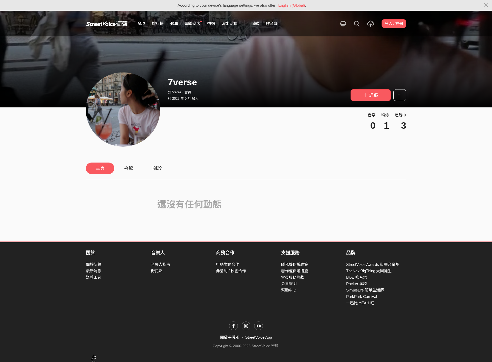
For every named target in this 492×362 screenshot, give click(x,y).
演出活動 (229, 23)
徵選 (211, 23)
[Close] (486, 5)
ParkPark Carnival (361, 296)
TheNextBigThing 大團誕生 (369, 271)
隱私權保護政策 (294, 264)
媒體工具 (93, 277)
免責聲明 (288, 283)
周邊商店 (192, 23)
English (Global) (291, 5)
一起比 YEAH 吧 (360, 303)
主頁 (100, 168)
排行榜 (157, 23)
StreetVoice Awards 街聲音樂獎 (372, 264)
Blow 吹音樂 (356, 277)
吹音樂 (272, 23)
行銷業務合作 (227, 264)
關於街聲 (93, 264)
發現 (141, 23)
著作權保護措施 (294, 271)
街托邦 (156, 271)
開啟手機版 (229, 337)
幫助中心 (288, 290)
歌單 (174, 23)
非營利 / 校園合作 (231, 271)
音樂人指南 (160, 264)
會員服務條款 (292, 277)
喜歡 (128, 168)
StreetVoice (107, 23)
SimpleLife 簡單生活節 (365, 290)
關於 (157, 168)
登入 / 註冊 (394, 23)
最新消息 (93, 271)
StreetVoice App (258, 337)
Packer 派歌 (356, 283)
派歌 (255, 23)
